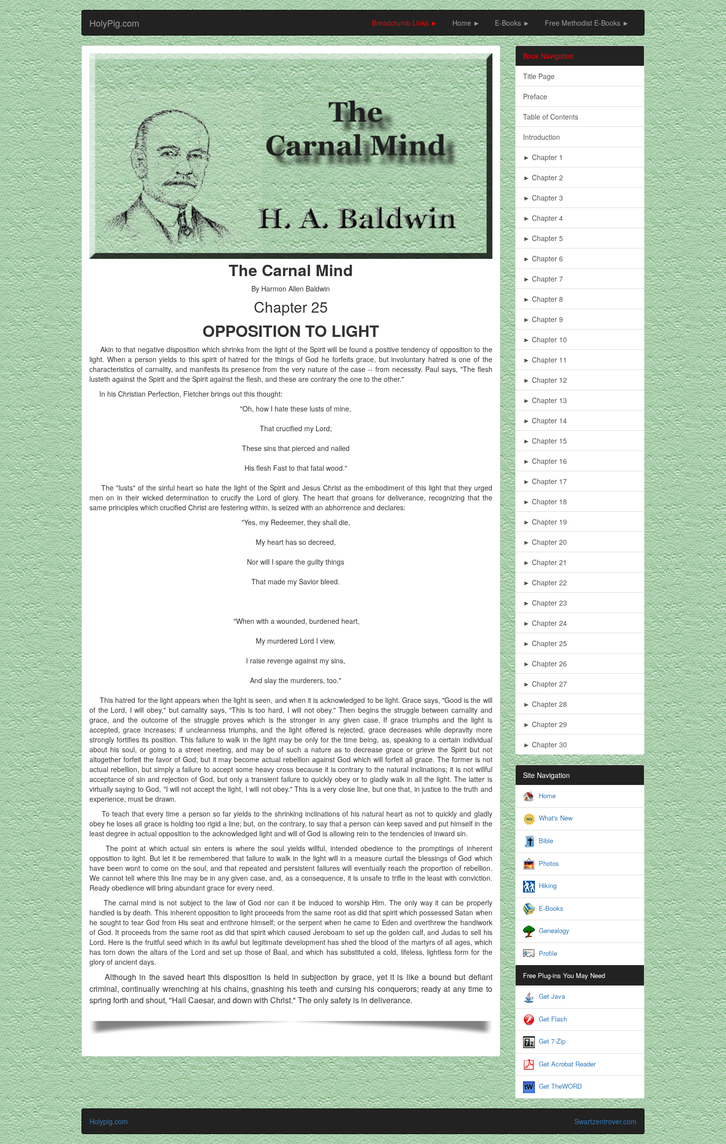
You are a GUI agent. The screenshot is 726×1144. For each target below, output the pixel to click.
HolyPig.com (114, 22)
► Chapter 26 (545, 663)
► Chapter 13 (545, 400)
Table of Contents (550, 117)
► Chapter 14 (545, 420)
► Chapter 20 (545, 542)
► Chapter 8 (543, 299)
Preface (535, 96)
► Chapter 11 (545, 360)
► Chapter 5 (543, 238)
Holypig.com (108, 1121)
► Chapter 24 (545, 623)
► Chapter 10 (545, 339)
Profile (548, 953)
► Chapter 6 (543, 258)
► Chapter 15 (545, 441)
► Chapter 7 (543, 279)
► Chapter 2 (543, 177)
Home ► (466, 23)
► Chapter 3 (543, 198)
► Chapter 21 (545, 562)
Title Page (539, 76)
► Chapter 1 (543, 157)
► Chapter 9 (543, 319)
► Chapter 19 (545, 522)
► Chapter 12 (545, 380)
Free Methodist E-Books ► (587, 23)
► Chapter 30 (545, 744)
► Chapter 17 (545, 481)
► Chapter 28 (545, 704)
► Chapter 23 (545, 603)
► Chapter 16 (545, 461)
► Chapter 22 (545, 582)
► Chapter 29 (545, 724)
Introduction (541, 137)
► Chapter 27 (545, 684)
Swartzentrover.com (605, 1121)
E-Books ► (512, 23)
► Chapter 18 (545, 501)
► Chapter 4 (543, 218)
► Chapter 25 (545, 643)
